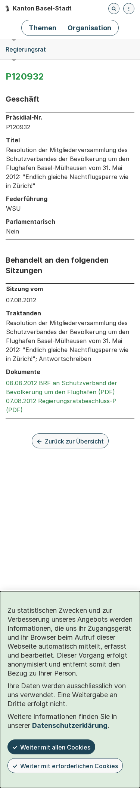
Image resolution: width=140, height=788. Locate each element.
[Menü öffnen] (128, 8)
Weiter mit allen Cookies (55, 747)
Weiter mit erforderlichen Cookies (69, 766)
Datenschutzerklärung (70, 725)
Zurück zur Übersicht (74, 441)
